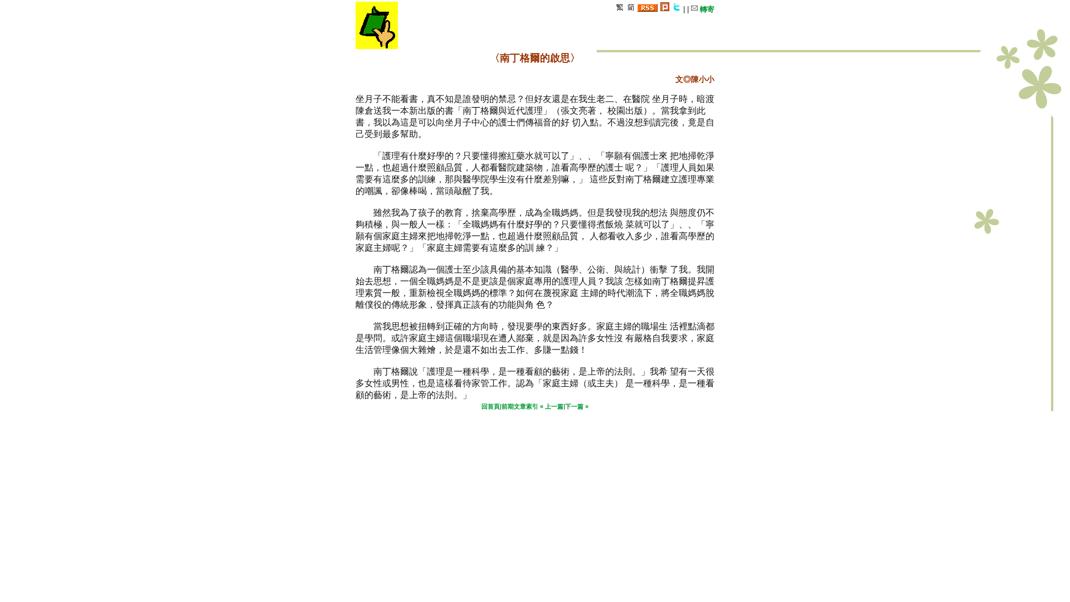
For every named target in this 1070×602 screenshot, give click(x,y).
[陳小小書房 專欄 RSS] (648, 9)
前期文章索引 (520, 406)
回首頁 (490, 406)
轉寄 (706, 9)
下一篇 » (576, 406)
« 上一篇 (551, 406)
